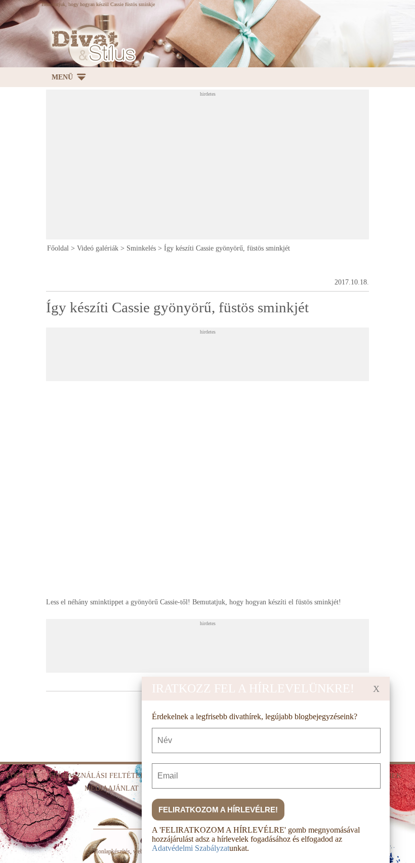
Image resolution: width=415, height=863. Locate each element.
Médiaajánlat (112, 788)
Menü (62, 77)
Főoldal (58, 248)
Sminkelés (141, 248)
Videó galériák (97, 248)
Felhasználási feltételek (101, 775)
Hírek (390, 775)
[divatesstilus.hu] (91, 45)
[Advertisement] (230, 167)
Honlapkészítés (112, 851)
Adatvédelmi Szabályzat (190, 848)
